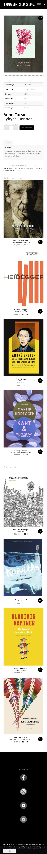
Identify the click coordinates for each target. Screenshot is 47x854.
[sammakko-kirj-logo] (19, 4)
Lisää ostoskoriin (26, 128)
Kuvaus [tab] (8, 142)
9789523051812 (8, 171)
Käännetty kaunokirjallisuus (12, 168)
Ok (10, 851)
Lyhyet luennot (38, 168)
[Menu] (37, 4)
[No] (44, 848)
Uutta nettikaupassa (36, 166)
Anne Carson (17, 171)
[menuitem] (32, 4)
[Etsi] (32, 4)
